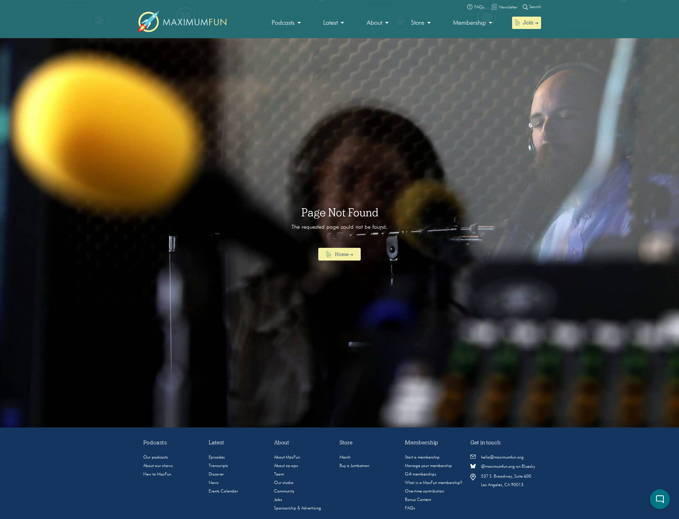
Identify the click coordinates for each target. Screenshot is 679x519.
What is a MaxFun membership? (433, 483)
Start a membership (422, 457)
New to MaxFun (157, 474)
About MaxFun (287, 457)
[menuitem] (286, 23)
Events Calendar (223, 491)
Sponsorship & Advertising (297, 508)
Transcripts (218, 466)
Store (417, 23)
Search (534, 7)
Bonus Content (418, 500)
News (214, 483)
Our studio (284, 483)
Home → (343, 254)
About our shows (158, 466)
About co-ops (286, 466)
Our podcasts (155, 457)
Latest (330, 23)
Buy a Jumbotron (354, 466)
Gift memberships (420, 474)
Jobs (278, 500)
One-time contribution (424, 491)
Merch (345, 457)
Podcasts (283, 23)
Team (279, 474)
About (374, 23)
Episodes (217, 457)
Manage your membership (428, 466)
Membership (469, 23)
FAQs (410, 508)
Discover (216, 474)
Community (284, 491)
